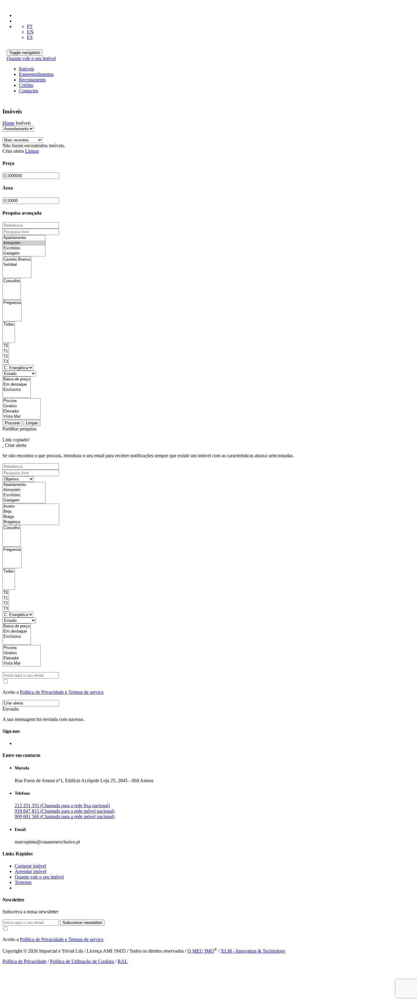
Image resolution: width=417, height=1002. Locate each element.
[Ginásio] (21, 406)
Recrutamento (32, 79)
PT (30, 26)
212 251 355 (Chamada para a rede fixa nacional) (62, 805)
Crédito (26, 85)
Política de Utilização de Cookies (82, 961)
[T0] (6, 346)
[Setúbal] (17, 264)
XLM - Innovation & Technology (253, 951)
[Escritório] (24, 248)
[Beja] (31, 511)
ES (30, 37)
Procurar (12, 423)
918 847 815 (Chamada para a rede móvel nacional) (64, 811)
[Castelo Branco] (17, 259)
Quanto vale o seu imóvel (31, 58)
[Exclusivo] (17, 389)
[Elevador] (21, 411)
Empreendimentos (36, 74)
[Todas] (9, 324)
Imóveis (26, 68)
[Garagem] (24, 253)
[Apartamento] (24, 238)
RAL (123, 961)
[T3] (6, 361)
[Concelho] (11, 281)
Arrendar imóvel (30, 871)
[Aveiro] (31, 506)
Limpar (32, 151)
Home (8, 123)
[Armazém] (24, 243)
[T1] (6, 351)
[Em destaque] (17, 384)
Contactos (28, 90)
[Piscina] (21, 401)
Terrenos (23, 882)
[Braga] (31, 516)
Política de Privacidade (24, 961)
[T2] (6, 356)
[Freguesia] (12, 302)
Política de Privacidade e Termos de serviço (61, 692)
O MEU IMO (200, 951)
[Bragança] (31, 522)
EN (30, 31)
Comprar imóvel (30, 865)
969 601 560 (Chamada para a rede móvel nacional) (64, 816)
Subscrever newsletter (82, 922)
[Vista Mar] (21, 416)
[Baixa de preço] (17, 379)
